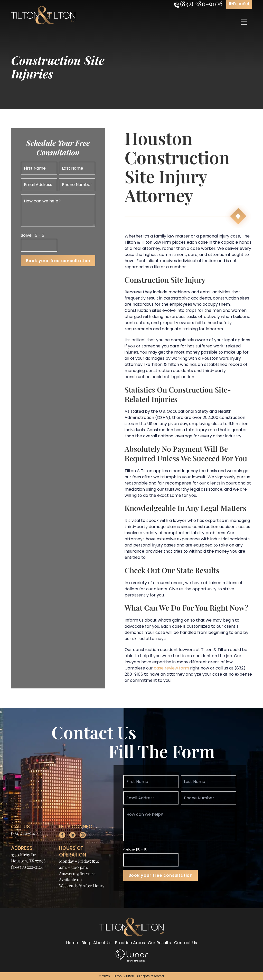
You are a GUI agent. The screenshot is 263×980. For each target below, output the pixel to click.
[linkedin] (72, 835)
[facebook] (62, 835)
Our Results (159, 943)
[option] (239, 3)
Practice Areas (130, 943)
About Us (102, 943)
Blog (85, 943)
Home (72, 943)
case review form (171, 668)
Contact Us (185, 943)
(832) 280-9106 (24, 833)
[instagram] (83, 835)
